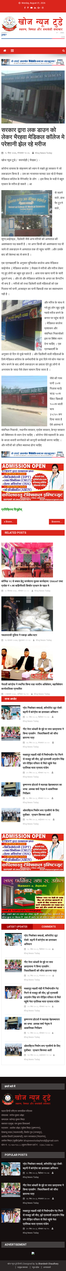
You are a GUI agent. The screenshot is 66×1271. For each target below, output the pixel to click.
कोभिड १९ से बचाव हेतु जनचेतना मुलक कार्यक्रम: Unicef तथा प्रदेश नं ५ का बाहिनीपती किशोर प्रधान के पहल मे (32, 583)
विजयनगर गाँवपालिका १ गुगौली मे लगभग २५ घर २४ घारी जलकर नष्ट (58, 521)
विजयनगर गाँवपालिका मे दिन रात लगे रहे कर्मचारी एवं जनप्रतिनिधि (11, 521)
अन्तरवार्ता (47, 1267)
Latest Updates (17, 926)
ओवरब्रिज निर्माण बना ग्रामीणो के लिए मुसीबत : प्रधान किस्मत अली (41, 812)
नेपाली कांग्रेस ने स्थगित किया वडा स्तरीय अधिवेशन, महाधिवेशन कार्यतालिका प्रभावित (32, 686)
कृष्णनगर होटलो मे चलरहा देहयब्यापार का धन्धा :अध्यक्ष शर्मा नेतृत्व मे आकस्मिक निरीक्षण (42, 789)
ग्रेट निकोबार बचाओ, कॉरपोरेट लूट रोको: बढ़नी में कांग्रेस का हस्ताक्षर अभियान (42, 710)
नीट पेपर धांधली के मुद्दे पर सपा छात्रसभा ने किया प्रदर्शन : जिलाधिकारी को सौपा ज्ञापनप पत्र (43, 733)
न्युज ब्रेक (35, 1267)
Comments (49, 926)
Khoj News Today (43, 153)
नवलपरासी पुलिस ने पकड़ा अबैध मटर (19, 635)
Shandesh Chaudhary (48, 1264)
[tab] (17, 927)
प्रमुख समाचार (22, 1267)
